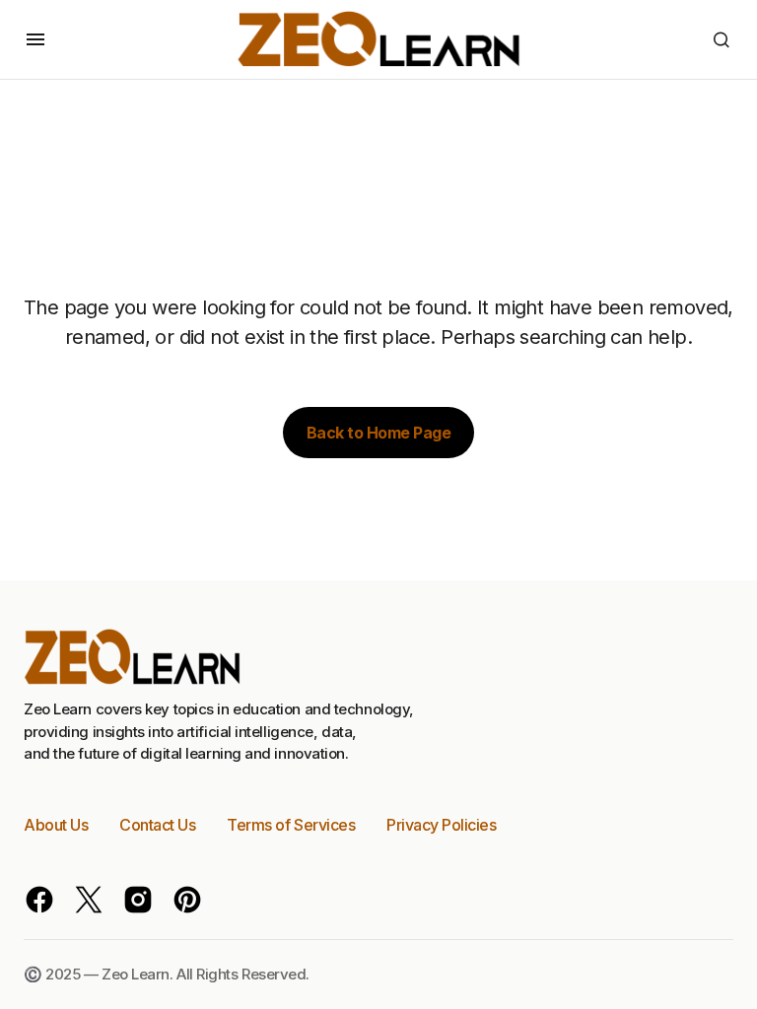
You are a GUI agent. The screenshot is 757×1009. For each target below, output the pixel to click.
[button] (35, 39)
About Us (56, 825)
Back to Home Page (379, 432)
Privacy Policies (441, 825)
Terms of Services (291, 825)
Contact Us (157, 825)
